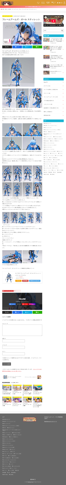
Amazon (18, 280)
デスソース (47, 93)
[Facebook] (57, 2)
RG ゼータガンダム (48, 147)
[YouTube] (59, 2)
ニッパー (11, 464)
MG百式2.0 (47, 140)
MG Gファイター (53, 131)
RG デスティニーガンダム (49, 149)
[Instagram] (61, 2)
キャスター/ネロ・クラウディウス (51, 161)
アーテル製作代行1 (53, 157)
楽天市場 (25, 280)
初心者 (46, 172)
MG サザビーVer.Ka (57, 136)
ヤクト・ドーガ (47, 170)
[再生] (45, 25)
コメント (5, 323)
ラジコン (54, 170)
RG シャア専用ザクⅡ (55, 140)
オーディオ (47, 85)
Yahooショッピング (34, 280)
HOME (3, 9)
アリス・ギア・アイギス (49, 155)
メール (4, 345)
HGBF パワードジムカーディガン (51, 125)
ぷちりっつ (47, 153)
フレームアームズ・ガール (16, 9)
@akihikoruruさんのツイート (50, 421)
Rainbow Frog (30, 481)
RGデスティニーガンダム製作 (50, 151)
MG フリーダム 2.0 (59, 138)
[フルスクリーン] (62, 25)
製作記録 (47, 115)
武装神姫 (52, 174)
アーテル (46, 157)
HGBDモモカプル (48, 123)
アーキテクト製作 (59, 155)
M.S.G (46, 131)
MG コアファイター (48, 136)
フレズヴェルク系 (48, 168)
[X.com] (19, 304)
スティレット (17, 290)
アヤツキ (60, 153)
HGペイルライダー (48, 127)
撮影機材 (60, 172)
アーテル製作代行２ (48, 159)
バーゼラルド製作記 (7, 466)
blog (46, 82)
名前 (4, 338)
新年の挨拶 (47, 174)
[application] (53, 21)
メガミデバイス (48, 104)
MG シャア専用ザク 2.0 (49, 138)
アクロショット (54, 153)
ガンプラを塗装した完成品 (51, 89)
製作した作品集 (8, 9)
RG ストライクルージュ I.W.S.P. (50, 145)
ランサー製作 (60, 170)
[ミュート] (60, 25)
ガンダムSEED (57, 159)
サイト (3, 351)
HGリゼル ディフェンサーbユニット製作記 (52, 129)
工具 (55, 172)
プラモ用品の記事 (49, 100)
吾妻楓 (51, 172)
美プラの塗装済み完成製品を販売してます (33, 6)
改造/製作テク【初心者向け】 (51, 107)
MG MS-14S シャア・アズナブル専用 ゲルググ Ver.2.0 (53, 134)
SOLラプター (60, 151)
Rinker (21, 276)
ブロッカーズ (56, 168)
